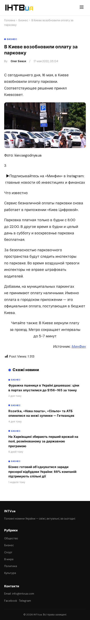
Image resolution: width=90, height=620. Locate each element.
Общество (11, 538)
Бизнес (23, 20)
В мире (9, 559)
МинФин (79, 346)
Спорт (8, 552)
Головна (9, 20)
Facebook (10, 600)
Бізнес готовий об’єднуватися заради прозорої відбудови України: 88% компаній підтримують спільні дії (42, 471)
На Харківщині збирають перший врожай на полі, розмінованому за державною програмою (43, 441)
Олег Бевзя (18, 61)
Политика (10, 566)
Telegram (25, 600)
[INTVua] (19, 8)
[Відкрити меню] (81, 8)
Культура (10, 573)
